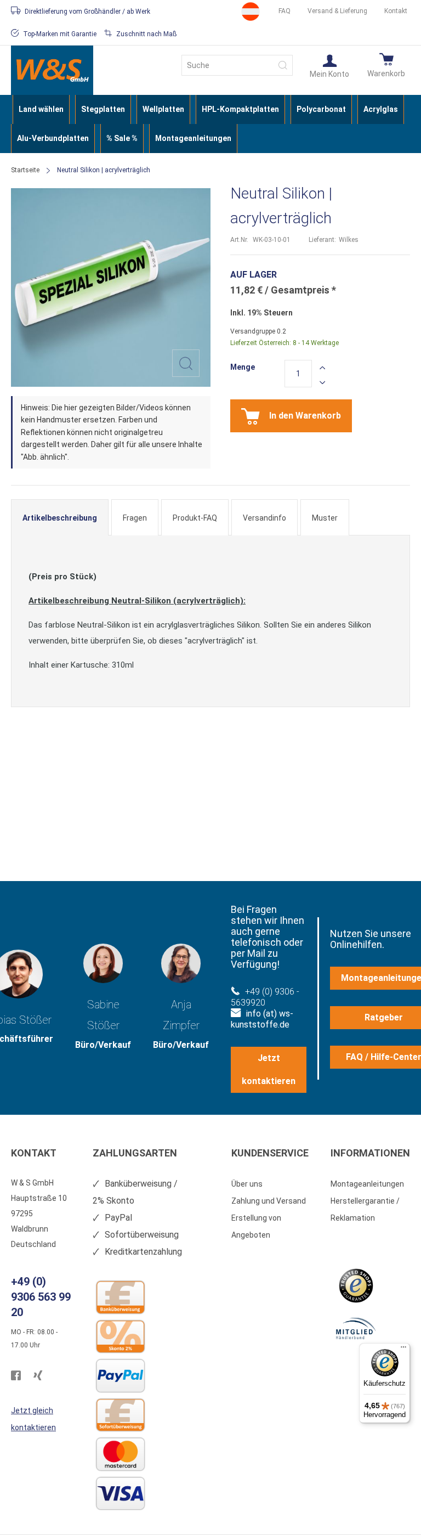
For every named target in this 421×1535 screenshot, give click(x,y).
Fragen (135, 517)
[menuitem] (41, 109)
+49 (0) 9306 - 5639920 (265, 997)
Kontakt (395, 11)
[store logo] (52, 70)
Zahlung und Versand (268, 1201)
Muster (325, 517)
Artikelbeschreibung (59, 517)
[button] (329, 65)
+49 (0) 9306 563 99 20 (41, 1297)
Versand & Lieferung (337, 11)
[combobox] (237, 65)
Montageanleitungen (367, 1184)
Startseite (25, 170)
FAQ (284, 11)
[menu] (210, 124)
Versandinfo (264, 517)
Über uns (247, 1184)
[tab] (60, 517)
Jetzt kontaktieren (268, 1069)
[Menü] (403, 1349)
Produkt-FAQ (195, 517)
